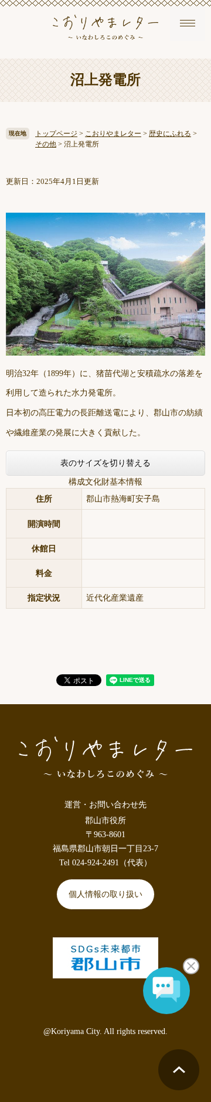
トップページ (56, 133)
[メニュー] (187, 23)
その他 (45, 144)
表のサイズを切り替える (105, 463)
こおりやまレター (113, 133)
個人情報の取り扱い (105, 894)
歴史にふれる (170, 133)
